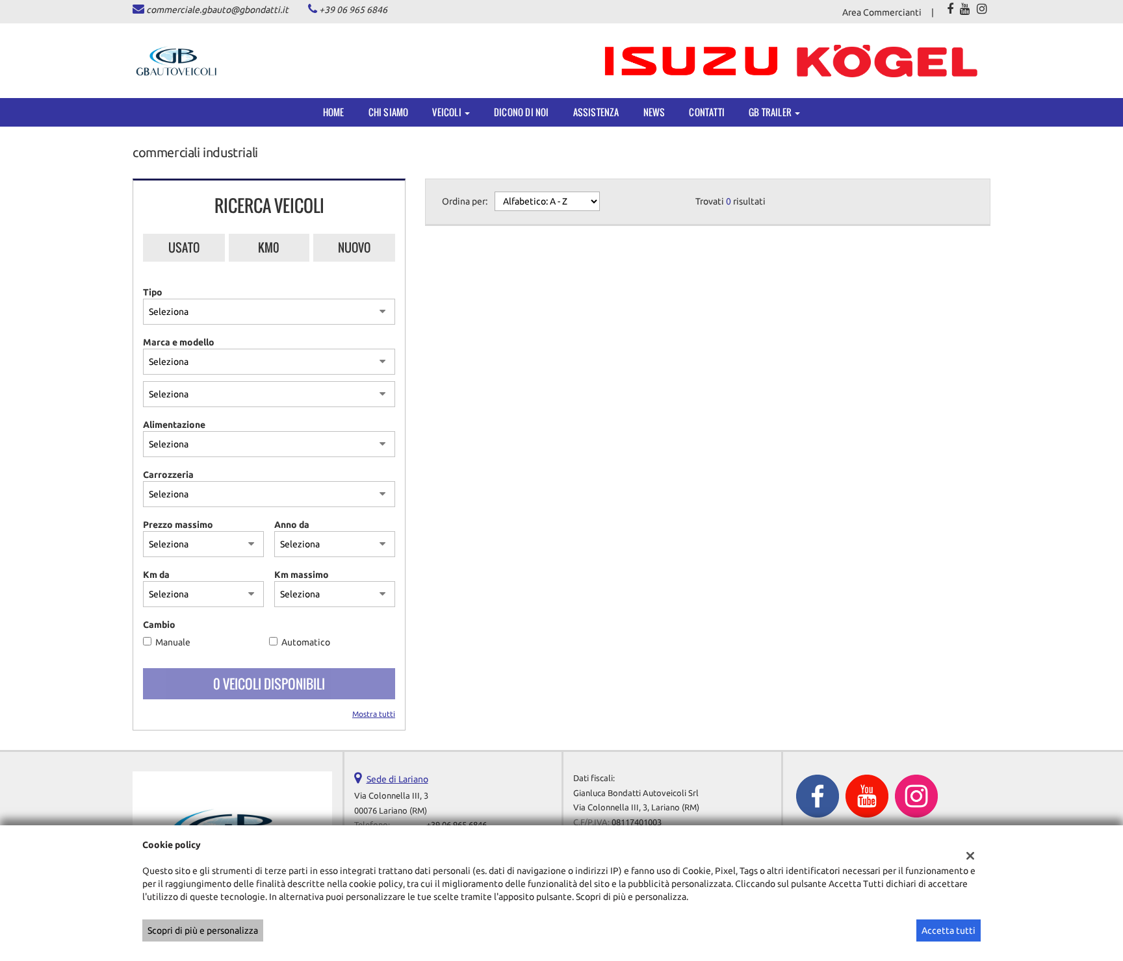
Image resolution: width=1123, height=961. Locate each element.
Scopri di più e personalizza (203, 930)
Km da (156, 574)
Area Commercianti (882, 12)
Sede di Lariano (397, 779)
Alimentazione (174, 424)
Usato (184, 247)
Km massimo (301, 574)
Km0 (268, 247)
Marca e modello (178, 342)
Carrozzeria (168, 474)
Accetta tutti (948, 930)
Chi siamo (388, 112)
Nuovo (354, 247)
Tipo (152, 292)
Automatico (305, 642)
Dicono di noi (521, 112)
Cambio (159, 624)
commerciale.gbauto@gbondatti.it (217, 10)
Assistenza (596, 112)
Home (333, 112)
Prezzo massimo (178, 524)
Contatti (707, 112)
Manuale (172, 642)
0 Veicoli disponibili (269, 683)
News (654, 112)
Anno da (291, 524)
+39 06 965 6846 (353, 10)
